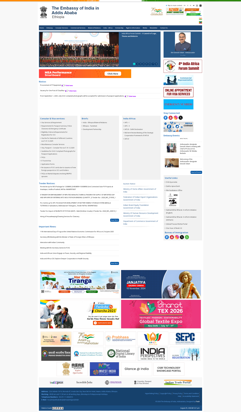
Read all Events (196, 172)
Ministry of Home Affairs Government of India (139, 190)
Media (145, 28)
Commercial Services (78, 28)
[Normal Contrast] (197, 6)
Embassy (50, 28)
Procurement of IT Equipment (50, 84)
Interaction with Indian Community (52, 239)
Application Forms (47, 164)
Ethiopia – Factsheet (90, 126)
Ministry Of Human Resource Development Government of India (140, 214)
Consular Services (61, 28)
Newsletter (153, 28)
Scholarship (119, 28)
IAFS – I (127, 122)
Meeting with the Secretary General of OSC (55, 244)
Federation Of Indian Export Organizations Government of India (140, 198)
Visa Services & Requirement (51, 122)
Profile (183, 55)
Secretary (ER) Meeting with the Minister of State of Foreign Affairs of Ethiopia (67, 233)
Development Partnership (92, 129)
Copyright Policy (165, 393)
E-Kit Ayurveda (171, 182)
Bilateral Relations (94, 28)
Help (179, 396)
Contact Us (164, 28)
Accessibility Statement (191, 396)
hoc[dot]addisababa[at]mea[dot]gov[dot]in (63, 400)
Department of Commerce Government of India (140, 222)
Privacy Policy (177, 393)
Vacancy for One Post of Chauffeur (52, 89)
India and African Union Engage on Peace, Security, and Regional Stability (66, 249)
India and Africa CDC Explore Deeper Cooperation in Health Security (64, 255)
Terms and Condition (191, 393)
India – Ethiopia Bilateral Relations (95, 122)
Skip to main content (175, 5)
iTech (198, 401)
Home (42, 28)
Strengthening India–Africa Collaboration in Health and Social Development (66, 260)
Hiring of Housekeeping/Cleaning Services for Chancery (59, 212)
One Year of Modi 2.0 (174, 228)
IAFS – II (127, 126)
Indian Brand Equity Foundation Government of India (136, 206)
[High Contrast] (200, 6)
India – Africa (107, 28)
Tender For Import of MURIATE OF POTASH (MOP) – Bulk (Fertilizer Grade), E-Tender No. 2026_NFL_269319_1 (78, 206)
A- (190, 5)
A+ (185, 5)
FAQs (43, 157)
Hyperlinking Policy (152, 393)
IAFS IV (127, 139)
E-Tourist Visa (46, 161)
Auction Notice (129, 184)
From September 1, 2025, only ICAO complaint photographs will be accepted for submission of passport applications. (82, 95)
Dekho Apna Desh (173, 186)
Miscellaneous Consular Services (52, 144)
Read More (114, 220)
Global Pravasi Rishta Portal (176, 224)
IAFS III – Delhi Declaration (134, 129)
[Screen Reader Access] (193, 6)
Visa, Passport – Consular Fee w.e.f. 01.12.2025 (57, 148)
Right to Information (133, 28)
